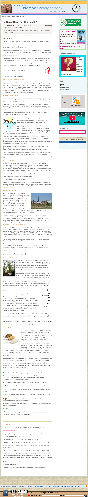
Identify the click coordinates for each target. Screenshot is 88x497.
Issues (37, 2)
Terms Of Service (38, 486)
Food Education (8, 25)
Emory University (28, 30)
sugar (11, 32)
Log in (62, 84)
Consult (63, 486)
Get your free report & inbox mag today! (47, 492)
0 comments (48, 25)
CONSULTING (46, 2)
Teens (20, 27)
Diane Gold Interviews (73, 486)
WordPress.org (64, 89)
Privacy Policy (48, 486)
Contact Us (74, 2)
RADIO (54, 2)
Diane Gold (8, 29)
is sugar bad (46, 30)
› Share (64, 100)
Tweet (1, 21)
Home (30, 486)
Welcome (5, 2)
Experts (20, 2)
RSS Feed (86, 486)
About (13, 2)
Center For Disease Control (13, 30)
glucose (38, 30)
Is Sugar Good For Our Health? (20, 22)
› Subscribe (65, 97)
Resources (29, 2)
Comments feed (65, 87)
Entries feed (63, 86)
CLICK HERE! (73, 144)
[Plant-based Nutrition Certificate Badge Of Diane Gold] (70, 26)
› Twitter (64, 102)
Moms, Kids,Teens (13, 27)
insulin (42, 30)
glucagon (34, 30)
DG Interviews (63, 2)
